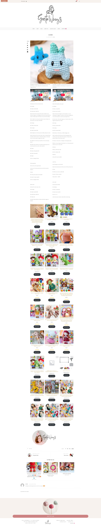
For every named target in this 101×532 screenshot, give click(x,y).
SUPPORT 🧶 (64, 28)
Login (59, 28)
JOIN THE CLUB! (50, 516)
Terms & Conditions (60, 520)
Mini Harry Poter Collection (67, 473)
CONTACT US (70, 521)
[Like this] (27, 448)
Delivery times (70, 520)
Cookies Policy (63, 521)
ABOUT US (46, 28)
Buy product (66, 375)
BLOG (41, 28)
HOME (34, 28)
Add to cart (37, 226)
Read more (34, 467)
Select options (51, 224)
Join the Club (53, 28)
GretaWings (50, 37)
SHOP (38, 28)
